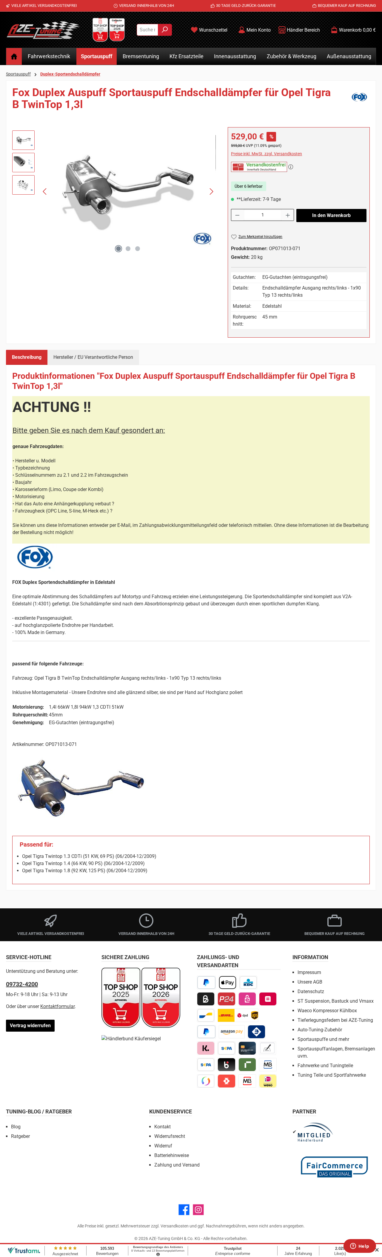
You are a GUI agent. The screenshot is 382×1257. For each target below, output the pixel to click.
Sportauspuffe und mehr (323, 1039)
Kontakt (162, 1127)
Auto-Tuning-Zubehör (320, 1030)
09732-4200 (22, 984)
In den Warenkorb (331, 215)
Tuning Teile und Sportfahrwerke (332, 1075)
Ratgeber (20, 1136)
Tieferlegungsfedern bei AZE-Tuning (335, 1020)
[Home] (14, 56)
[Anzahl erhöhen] (288, 215)
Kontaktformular (57, 1006)
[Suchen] (165, 30)
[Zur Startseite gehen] (43, 30)
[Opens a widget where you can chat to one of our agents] (359, 1246)
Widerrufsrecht (169, 1136)
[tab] (26, 357)
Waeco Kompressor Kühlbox (327, 1010)
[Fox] (359, 101)
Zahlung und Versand (177, 1165)
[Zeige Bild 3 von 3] (137, 248)
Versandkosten (175, 1226)
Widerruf (163, 1146)
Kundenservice (170, 1111)
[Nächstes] (211, 191)
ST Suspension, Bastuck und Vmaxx (336, 1001)
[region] (114, 191)
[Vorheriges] (45, 191)
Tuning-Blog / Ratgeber (39, 1111)
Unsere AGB (310, 982)
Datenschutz (311, 991)
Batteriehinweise (171, 1155)
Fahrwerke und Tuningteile (325, 1065)
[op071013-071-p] (128, 191)
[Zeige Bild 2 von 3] (128, 248)
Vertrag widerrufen (30, 1025)
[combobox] (147, 30)
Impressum (309, 972)
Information (310, 957)
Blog (16, 1127)
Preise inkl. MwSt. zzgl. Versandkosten (266, 153)
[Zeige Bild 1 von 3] (118, 248)
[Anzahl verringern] (237, 215)
